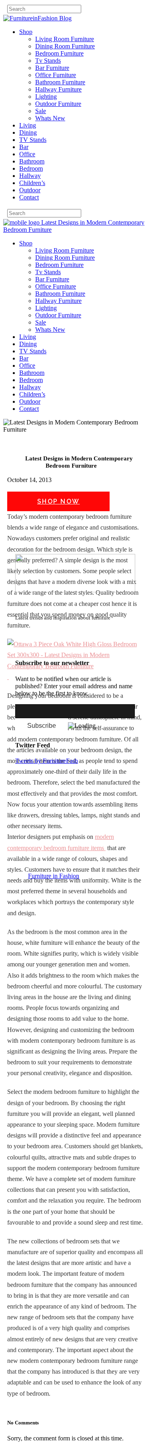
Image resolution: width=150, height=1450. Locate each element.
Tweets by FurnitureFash (46, 760)
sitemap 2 (53, 647)
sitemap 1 (27, 647)
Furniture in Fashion (53, 875)
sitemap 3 (78, 647)
